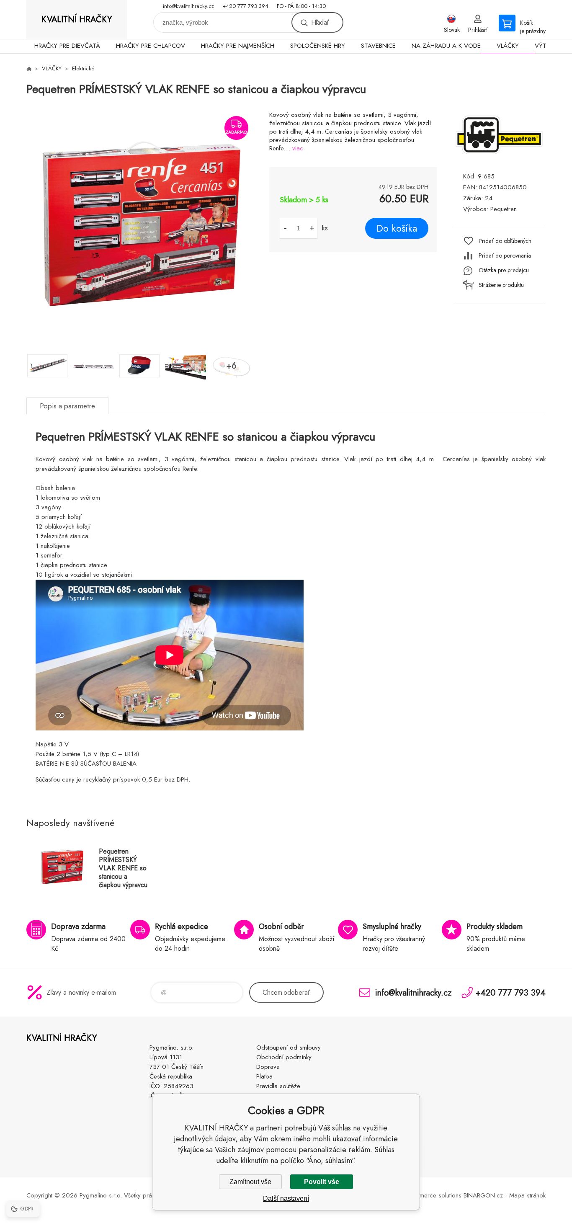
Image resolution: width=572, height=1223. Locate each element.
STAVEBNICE (378, 45)
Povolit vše (321, 1181)
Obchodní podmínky (284, 1057)
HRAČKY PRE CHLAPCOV (150, 45)
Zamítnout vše (250, 1181)
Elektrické (83, 68)
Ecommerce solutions (433, 1195)
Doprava (268, 1066)
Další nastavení (286, 1198)
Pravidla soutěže (278, 1086)
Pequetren (503, 209)
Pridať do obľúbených (505, 241)
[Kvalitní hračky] (28, 68)
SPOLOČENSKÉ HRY (317, 45)
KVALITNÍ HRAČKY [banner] (76, 19)
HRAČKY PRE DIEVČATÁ (67, 45)
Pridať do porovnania (505, 255)
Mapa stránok (527, 1195)
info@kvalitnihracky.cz (188, 6)
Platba (264, 1076)
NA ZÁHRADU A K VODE (446, 45)
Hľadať (320, 22)
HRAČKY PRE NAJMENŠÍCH (237, 45)
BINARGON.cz (483, 1195)
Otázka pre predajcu (504, 270)
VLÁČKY (508, 45)
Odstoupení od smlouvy (288, 1047)
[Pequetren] (499, 156)
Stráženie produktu (501, 285)
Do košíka (396, 228)
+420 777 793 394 (245, 6)
